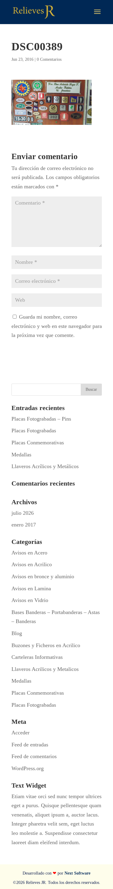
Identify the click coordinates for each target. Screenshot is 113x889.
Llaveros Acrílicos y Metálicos (45, 466)
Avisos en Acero (29, 553)
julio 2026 (22, 513)
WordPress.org (27, 768)
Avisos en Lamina (31, 588)
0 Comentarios (49, 59)
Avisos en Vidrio (29, 600)
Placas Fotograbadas (33, 431)
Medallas (21, 455)
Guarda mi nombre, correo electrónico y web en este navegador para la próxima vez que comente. (56, 326)
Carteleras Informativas (37, 657)
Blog (16, 633)
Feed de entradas (29, 745)
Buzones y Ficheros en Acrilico (45, 645)
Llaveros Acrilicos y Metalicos (45, 669)
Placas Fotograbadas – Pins (41, 419)
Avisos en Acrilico (31, 564)
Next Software (77, 873)
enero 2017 (23, 525)
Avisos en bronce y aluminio (42, 576)
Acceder (20, 733)
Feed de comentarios (34, 756)
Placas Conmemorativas (37, 443)
